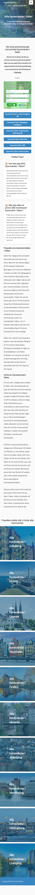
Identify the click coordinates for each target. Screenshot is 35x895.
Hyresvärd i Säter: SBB (17, 145)
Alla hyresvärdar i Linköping (17, 859)
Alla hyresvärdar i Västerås (17, 718)
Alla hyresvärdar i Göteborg (17, 542)
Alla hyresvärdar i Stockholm (17, 647)
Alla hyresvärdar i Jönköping (17, 753)
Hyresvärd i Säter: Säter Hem (17, 139)
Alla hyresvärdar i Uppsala (17, 612)
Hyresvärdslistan (9, 2)
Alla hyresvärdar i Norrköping (17, 788)
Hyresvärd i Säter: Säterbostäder (17, 151)
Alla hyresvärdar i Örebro (17, 683)
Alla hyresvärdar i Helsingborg (17, 824)
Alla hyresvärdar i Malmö (17, 577)
